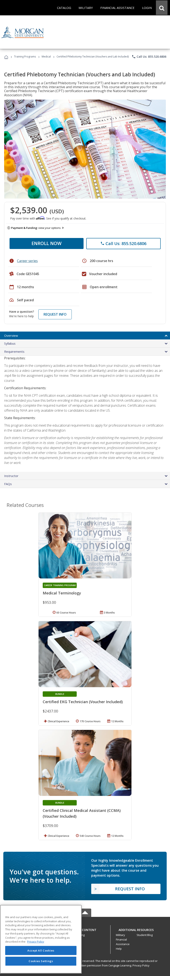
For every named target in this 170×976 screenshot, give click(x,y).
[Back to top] (85, 929)
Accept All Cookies (40, 950)
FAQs (8, 484)
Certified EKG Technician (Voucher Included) (83, 701)
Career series (27, 261)
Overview (11, 335)
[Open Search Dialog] (162, 7)
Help (119, 948)
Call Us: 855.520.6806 (149, 57)
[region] (41, 939)
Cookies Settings (41, 961)
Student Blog (145, 935)
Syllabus (10, 343)
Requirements (14, 351)
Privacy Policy (140, 965)
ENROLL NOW (47, 243)
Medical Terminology (62, 592)
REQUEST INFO (55, 314)
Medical (46, 56)
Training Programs (25, 56)
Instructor (11, 476)
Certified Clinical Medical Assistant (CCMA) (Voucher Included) (82, 813)
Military (120, 935)
